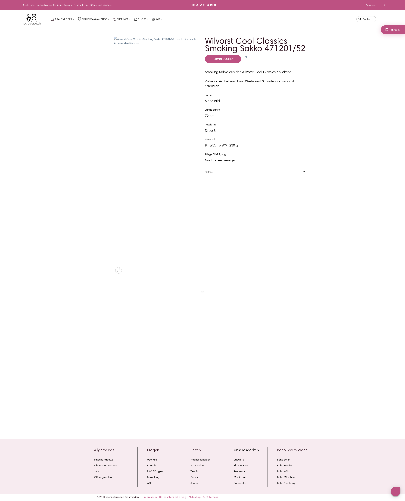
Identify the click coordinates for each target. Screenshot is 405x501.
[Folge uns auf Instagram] (194, 5)
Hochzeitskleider (44, 5)
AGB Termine (211, 496)
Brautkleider (63, 19)
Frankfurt (78, 5)
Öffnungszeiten (103, 477)
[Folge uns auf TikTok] (197, 5)
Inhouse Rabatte (103, 459)
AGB (149, 483)
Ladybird (239, 459)
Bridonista (240, 483)
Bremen (68, 5)
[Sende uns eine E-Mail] (204, 5)
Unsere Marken (246, 450)
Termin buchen (223, 58)
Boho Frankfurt (285, 465)
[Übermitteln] (360, 19)
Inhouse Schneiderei (106, 465)
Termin (194, 471)
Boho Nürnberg (286, 483)
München (96, 5)
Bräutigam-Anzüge (94, 19)
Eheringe (122, 19)
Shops (142, 19)
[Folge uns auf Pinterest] (208, 5)
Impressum (150, 496)
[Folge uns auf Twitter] (201, 5)
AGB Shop (195, 496)
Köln (87, 5)
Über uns (152, 459)
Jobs (96, 471)
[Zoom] (118, 270)
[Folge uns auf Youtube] (215, 5)
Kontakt (151, 465)
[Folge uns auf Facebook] (190, 5)
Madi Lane (240, 477)
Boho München (286, 477)
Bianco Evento (242, 465)
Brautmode (28, 5)
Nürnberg (107, 5)
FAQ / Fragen (155, 471)
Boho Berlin (283, 459)
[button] (245, 57)
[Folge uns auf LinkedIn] (211, 5)
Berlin (59, 5)
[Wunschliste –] (385, 7)
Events (194, 477)
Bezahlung (153, 477)
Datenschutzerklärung (172, 496)
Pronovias (239, 471)
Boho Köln (283, 471)
